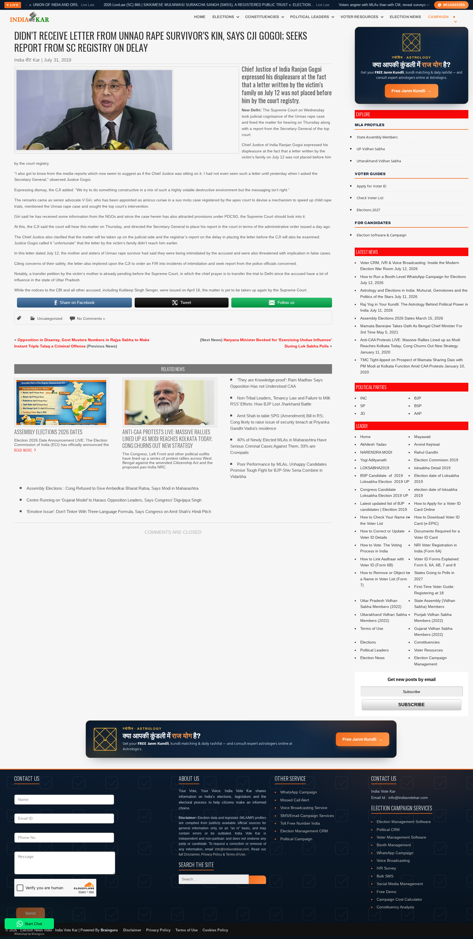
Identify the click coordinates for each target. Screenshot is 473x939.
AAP (418, 413)
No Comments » (91, 318)
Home (200, 17)
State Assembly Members (377, 137)
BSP (418, 406)
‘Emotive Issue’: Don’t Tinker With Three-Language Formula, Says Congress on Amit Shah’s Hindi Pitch (119, 511)
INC (363, 398)
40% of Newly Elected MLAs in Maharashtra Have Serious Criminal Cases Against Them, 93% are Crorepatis (278, 446)
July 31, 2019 (57, 60)
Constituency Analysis (395, 907)
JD (362, 413)
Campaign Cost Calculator (399, 899)
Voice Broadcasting (393, 860)
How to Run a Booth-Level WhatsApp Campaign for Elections (413, 276)
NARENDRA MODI (376, 452)
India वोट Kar (27, 60)
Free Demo (386, 891)
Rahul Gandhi (426, 452)
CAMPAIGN (438, 17)
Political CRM (388, 829)
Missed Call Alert (294, 800)
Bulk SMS (385, 876)
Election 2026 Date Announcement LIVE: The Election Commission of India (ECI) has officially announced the (61, 442)
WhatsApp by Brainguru (29, 933)
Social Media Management (400, 884)
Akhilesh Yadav (373, 444)
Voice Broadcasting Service (303, 807)
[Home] (29, 16)
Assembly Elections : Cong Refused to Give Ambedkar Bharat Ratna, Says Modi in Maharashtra (112, 488)
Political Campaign (296, 839)
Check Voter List (370, 198)
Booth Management (394, 845)
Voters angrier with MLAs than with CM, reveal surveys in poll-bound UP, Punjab (383, 5)
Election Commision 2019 (436, 460)
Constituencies (262, 17)
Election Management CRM (304, 831)
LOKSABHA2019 (374, 468)
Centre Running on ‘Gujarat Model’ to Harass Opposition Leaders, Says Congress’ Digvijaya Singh (114, 500)
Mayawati (422, 436)
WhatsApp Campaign (298, 792)
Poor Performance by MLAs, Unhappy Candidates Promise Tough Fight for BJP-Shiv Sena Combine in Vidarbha (278, 470)
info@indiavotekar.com (232, 849)
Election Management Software (404, 821)
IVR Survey (386, 868)
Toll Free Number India (300, 823)
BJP (417, 398)
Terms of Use (371, 628)
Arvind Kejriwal (427, 444)
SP (362, 406)
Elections (223, 17)
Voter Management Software (401, 837)
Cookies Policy (215, 930)
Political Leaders (309, 17)
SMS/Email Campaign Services (307, 815)
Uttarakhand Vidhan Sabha (379, 161)
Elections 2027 (368, 210)
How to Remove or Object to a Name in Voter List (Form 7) (384, 578)
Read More (23, 450)
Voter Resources (360, 17)
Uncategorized (49, 318)
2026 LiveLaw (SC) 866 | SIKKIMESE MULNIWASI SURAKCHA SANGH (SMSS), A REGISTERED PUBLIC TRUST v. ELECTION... (187, 5)
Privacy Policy (211, 854)
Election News (405, 17)
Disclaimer (192, 854)
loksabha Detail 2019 (432, 468)
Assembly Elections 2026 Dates (387, 318)
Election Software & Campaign (381, 235)
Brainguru (109, 930)
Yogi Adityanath (373, 460)
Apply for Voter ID (371, 186)
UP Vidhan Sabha (371, 149)
